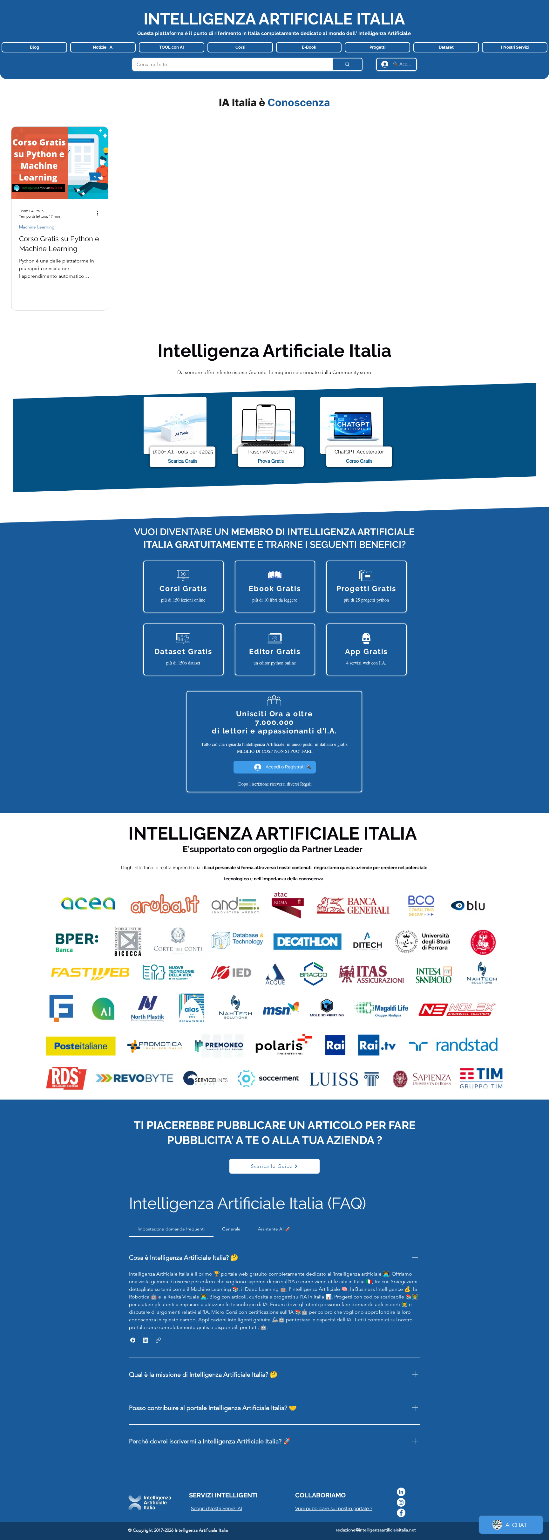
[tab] (171, 1229)
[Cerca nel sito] (347, 64)
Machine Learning (37, 227)
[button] (133, 1340)
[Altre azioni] (99, 213)
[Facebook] (401, 1513)
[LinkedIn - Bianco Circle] (401, 1492)
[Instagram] (401, 1502)
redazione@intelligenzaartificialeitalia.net (376, 1530)
